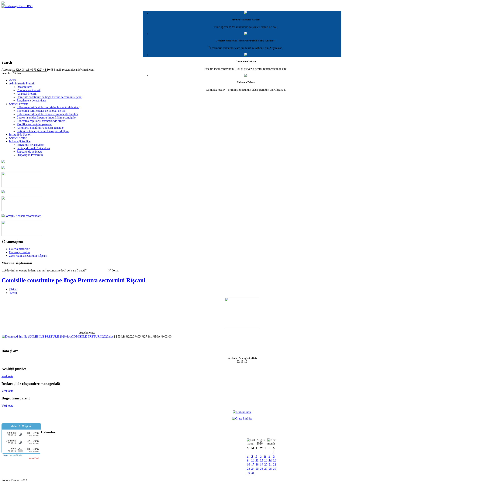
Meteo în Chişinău (21, 426)
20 (265, 464)
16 (248, 464)
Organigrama (24, 86)
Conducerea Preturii (28, 90)
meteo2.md (34, 458)
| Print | (13, 289)
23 (248, 468)
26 (261, 468)
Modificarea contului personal (34, 124)
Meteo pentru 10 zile (12, 455)
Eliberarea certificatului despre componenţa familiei (47, 114)
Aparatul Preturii (26, 93)
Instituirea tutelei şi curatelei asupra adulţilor (43, 131)
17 (252, 464)
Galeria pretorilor (19, 248)
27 (265, 468)
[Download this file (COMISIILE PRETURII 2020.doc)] (37, 336)
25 (257, 468)
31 (252, 472)
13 (265, 460)
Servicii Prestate (18, 103)
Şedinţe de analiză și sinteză (33, 148)
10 (252, 460)
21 (270, 464)
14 (270, 460)
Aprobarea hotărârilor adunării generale (40, 127)
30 (248, 472)
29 (274, 468)
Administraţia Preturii (22, 83)
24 (252, 468)
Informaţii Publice (19, 141)
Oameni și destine (19, 252)
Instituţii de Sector (20, 134)
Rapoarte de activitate (29, 151)
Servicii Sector (17, 138)
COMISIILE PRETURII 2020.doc (92, 336)
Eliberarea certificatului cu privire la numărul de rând (48, 107)
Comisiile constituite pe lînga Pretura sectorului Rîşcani (49, 97)
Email (13, 292)
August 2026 (261, 441)
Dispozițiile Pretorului (30, 155)
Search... (7, 73)
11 (257, 460)
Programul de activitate (30, 144)
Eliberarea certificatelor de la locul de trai (41, 110)
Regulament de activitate (31, 100)
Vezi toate (7, 376)
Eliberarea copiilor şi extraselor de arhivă (41, 120)
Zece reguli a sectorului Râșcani (28, 255)
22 (274, 464)
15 (274, 460)
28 (270, 468)
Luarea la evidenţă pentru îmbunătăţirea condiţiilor (47, 117)
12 (261, 460)
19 (261, 464)
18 (257, 464)
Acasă (12, 80)
